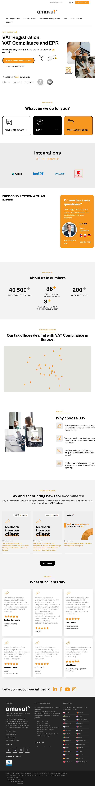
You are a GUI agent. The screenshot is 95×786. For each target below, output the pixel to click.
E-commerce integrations (50, 18)
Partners (40, 732)
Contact (9, 22)
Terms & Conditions (40, 773)
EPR (65, 18)
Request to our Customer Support (48, 727)
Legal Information (26, 773)
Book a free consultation (18, 60)
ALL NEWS (47, 563)
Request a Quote (82, 2)
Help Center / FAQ (43, 721)
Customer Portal (42, 723)
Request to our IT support (45, 729)
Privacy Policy (52, 773)
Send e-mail (85, 241)
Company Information (12, 773)
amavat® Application (56, 2)
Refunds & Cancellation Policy (28, 775)
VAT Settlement (29, 18)
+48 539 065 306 (17, 66)
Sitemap (41, 775)
